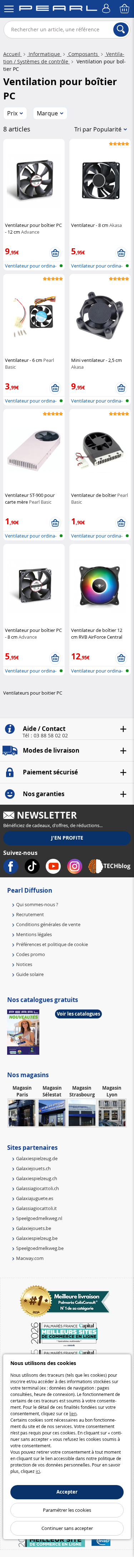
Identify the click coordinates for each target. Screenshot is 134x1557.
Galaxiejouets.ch (33, 1168)
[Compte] (107, 9)
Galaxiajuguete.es (34, 1198)
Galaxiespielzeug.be (37, 1238)
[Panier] (125, 9)
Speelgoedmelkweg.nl (39, 1218)
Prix (12, 113)
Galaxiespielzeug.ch (36, 1178)
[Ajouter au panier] (55, 253)
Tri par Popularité (97, 129)
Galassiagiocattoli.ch (37, 1188)
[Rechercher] (121, 29)
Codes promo (30, 954)
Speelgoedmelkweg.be (40, 1248)
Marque (47, 113)
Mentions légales (34, 934)
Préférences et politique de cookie (52, 944)
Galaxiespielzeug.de (37, 1158)
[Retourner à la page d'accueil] (58, 9)
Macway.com (30, 1258)
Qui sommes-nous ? (37, 904)
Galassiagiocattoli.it (36, 1208)
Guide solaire (30, 974)
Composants (83, 54)
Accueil (12, 54)
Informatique (44, 54)
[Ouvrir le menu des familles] (9, 9)
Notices (24, 964)
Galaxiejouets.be (33, 1228)
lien (72, 1413)
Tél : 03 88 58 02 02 (45, 735)
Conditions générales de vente (48, 924)
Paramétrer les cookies (67, 1510)
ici (38, 1471)
